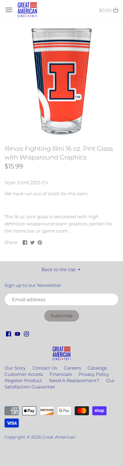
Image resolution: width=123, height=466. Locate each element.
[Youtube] (17, 333)
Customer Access (23, 374)
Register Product (23, 380)
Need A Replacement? (74, 380)
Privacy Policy (94, 374)
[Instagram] (26, 333)
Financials (61, 374)
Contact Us (45, 368)
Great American (58, 437)
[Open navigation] (8, 9)
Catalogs (97, 368)
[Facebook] (8, 333)
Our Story (15, 368)
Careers (72, 368)
